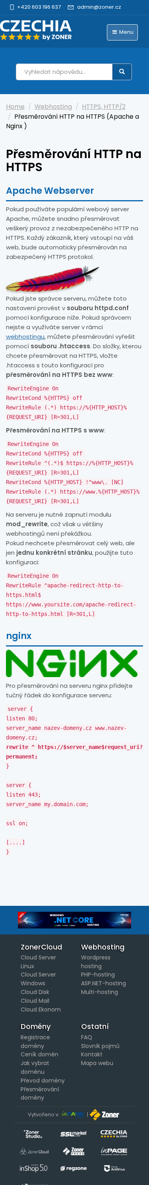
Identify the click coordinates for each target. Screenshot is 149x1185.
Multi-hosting (99, 992)
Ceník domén (39, 1054)
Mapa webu (97, 1063)
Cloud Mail (35, 1001)
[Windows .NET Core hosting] (74, 920)
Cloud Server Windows (38, 979)
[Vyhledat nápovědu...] (122, 72)
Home (15, 106)
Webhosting (53, 106)
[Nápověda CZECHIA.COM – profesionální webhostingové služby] (36, 30)
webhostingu (25, 336)
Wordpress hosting (95, 961)
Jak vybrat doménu (35, 1067)
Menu (126, 32)
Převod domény (43, 1081)
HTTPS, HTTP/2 (104, 106)
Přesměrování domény (40, 1093)
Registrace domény (35, 1041)
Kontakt (92, 1054)
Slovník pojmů (100, 1046)
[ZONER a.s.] (105, 1114)
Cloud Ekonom (41, 1009)
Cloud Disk (35, 992)
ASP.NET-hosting (103, 983)
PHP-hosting (98, 974)
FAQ (86, 1037)
